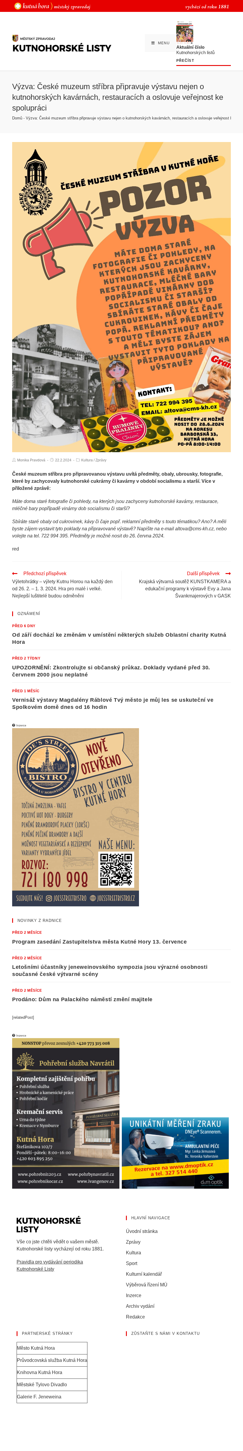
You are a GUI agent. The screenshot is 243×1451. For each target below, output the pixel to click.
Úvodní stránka (142, 1231)
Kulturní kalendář (144, 1274)
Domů (17, 118)
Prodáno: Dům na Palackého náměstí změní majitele (82, 999)
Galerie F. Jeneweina (39, 1396)
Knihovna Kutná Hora (39, 1372)
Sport (131, 1263)
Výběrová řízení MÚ (146, 1284)
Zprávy (100, 460)
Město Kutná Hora (36, 1348)
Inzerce (133, 1295)
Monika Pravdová (31, 460)
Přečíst (185, 61)
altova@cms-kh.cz (194, 528)
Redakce (135, 1316)
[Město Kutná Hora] (52, 5)
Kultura (87, 460)
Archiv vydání (140, 1306)
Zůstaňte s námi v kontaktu (165, 1333)
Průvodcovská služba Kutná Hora (52, 1360)
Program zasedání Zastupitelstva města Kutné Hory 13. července (99, 942)
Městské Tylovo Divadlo (42, 1384)
